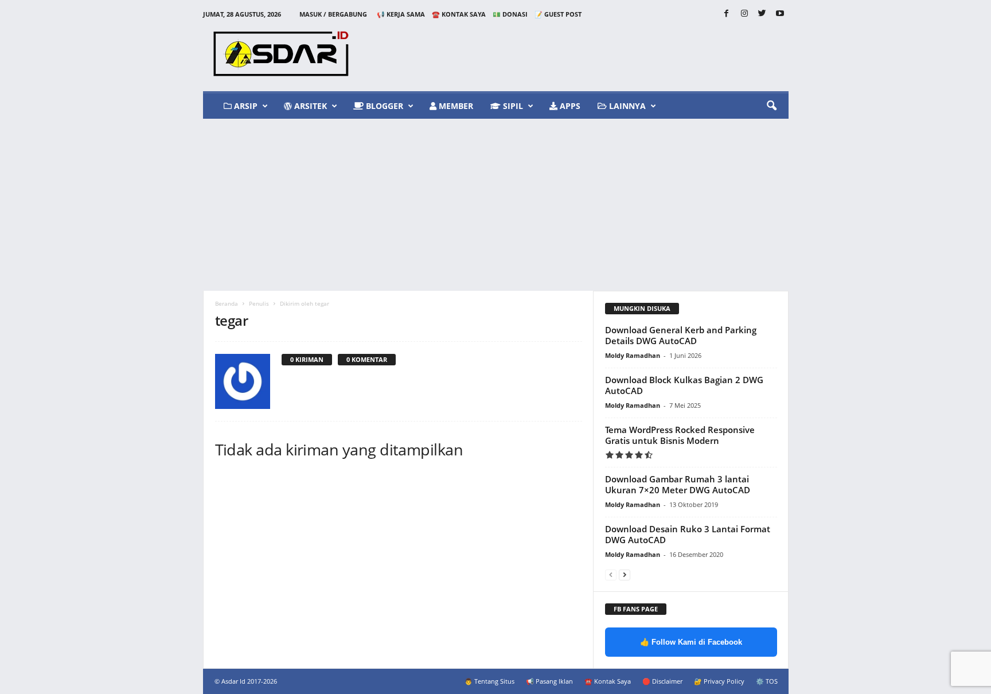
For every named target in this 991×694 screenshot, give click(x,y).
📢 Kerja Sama (401, 14)
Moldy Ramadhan (632, 355)
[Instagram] (744, 14)
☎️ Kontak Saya (459, 14)
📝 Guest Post (558, 14)
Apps (568, 105)
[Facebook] (727, 14)
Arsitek (309, 105)
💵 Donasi (510, 14)
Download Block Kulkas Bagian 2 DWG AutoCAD (684, 385)
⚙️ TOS (767, 681)
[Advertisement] (495, 204)
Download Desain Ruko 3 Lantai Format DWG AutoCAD (687, 534)
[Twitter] (762, 14)
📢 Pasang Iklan (549, 681)
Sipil (512, 105)
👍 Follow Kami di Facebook (691, 642)
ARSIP (244, 105)
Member (454, 105)
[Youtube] (780, 14)
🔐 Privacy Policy (719, 681)
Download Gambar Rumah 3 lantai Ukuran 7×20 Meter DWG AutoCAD (677, 484)
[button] (771, 106)
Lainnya (626, 105)
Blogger (383, 105)
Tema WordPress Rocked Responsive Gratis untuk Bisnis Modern (680, 435)
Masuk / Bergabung (333, 14)
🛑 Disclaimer (662, 681)
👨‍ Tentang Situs (489, 681)
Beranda (226, 303)
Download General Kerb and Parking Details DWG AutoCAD (680, 335)
